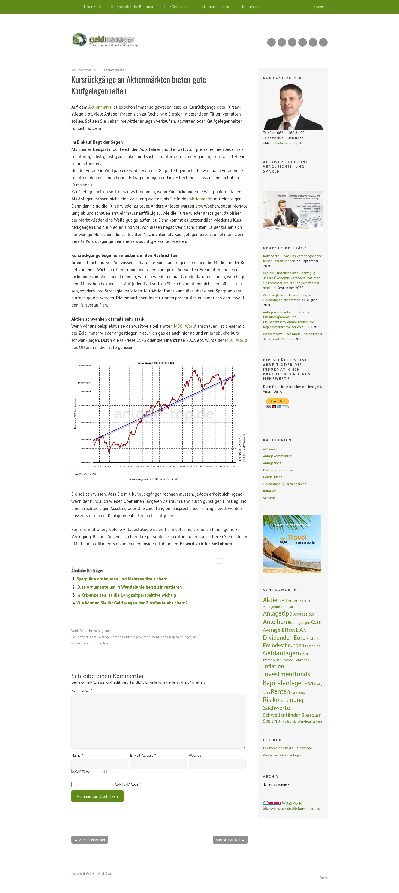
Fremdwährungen (283, 645)
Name (77, 755)
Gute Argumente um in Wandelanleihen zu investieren (129, 587)
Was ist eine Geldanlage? (282, 755)
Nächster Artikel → (230, 839)
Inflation (269, 490)
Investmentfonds (155, 637)
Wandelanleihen (310, 721)
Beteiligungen (299, 622)
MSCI (196, 637)
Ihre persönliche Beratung (132, 6)
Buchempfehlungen (278, 470)
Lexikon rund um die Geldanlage (287, 748)
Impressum (251, 6)
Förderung (312, 646)
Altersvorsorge (296, 600)
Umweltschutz (287, 721)
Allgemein (105, 630)
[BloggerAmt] (306, 808)
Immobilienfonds (296, 660)
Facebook (313, 42)
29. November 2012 (85, 70)
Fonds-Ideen (272, 477)
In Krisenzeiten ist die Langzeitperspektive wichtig (126, 595)
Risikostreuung (82, 643)
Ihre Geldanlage (177, 6)
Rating (266, 692)
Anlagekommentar (277, 456)
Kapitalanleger (180, 637)
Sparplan (101, 643)
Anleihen (275, 621)
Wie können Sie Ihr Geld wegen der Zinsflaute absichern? (132, 603)
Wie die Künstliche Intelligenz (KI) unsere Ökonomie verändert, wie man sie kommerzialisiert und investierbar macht (291, 280)
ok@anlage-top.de (288, 143)
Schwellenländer (281, 714)
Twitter (323, 42)
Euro (300, 637)
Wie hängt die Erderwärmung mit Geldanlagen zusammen (288, 297)
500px (302, 42)
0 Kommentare (113, 70)
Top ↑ (323, 877)
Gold (304, 654)
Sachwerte (276, 707)
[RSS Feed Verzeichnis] (292, 803)
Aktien (272, 599)
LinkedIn (292, 42)
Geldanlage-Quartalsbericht (284, 484)
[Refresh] (105, 771)
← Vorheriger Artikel (89, 839)
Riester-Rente (298, 692)
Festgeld (313, 638)
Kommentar (81, 690)
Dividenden (278, 637)
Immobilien (272, 659)
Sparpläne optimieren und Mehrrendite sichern (122, 579)
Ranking (318, 684)
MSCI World (185, 326)
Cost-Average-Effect (105, 637)
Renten (280, 691)
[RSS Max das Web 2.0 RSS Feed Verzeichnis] (277, 808)
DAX (301, 629)
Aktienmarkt (100, 107)
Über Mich (92, 6)
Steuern (269, 497)
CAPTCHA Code (127, 784)
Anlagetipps (272, 463)
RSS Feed (271, 42)
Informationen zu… (216, 6)
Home (76, 7)
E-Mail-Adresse (143, 755)
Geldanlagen (131, 637)
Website (195, 755)
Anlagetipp (278, 613)
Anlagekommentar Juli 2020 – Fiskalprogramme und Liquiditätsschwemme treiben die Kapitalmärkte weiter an (288, 319)
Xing (282, 42)
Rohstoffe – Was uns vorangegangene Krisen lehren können (292, 258)
